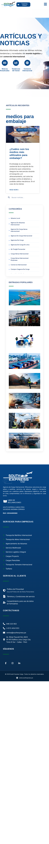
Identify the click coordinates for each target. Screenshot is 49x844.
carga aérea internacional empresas (19, 259)
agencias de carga (17, 240)
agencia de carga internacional (21, 236)
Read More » (14, 190)
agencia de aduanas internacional (18, 224)
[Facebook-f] (6, 663)
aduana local (15, 218)
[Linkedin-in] (19, 663)
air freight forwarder (18, 249)
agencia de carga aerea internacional (19, 230)
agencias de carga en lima (20, 245)
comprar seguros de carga (20, 269)
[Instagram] (12, 663)
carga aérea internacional (19, 254)
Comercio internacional (19, 265)
